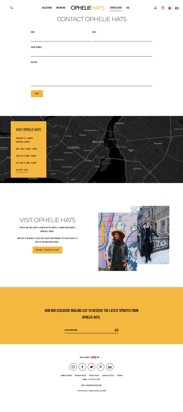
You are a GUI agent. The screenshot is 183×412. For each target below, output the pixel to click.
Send (37, 93)
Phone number (36, 47)
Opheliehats (84, 391)
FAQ (127, 7)
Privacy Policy (94, 375)
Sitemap (119, 375)
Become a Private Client (47, 250)
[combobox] (170, 8)
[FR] (177, 8)
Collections (47, 7)
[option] (177, 8)
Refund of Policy (80, 375)
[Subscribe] (116, 330)
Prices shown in (85, 357)
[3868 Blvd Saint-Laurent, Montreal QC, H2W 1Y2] (91, 149)
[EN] (170, 8)
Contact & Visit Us (108, 375)
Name (33, 32)
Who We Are (60, 7)
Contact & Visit (116, 7)
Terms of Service (66, 375)
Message (34, 62)
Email (94, 32)
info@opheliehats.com (94, 385)
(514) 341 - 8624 (22, 170)
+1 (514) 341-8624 (94, 379)
